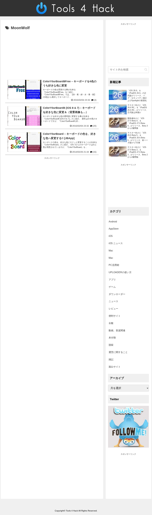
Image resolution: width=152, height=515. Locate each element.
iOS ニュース (116, 243)
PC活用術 (114, 265)
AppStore (114, 228)
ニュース (113, 301)
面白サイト (115, 366)
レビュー (113, 308)
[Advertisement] (52, 54)
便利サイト (115, 316)
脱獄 (111, 345)
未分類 (112, 337)
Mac (111, 250)
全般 (111, 323)
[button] (145, 69)
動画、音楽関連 (117, 330)
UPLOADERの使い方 (120, 272)
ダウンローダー (117, 294)
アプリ (112, 279)
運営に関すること (118, 352)
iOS (111, 236)
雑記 (111, 359)
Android (113, 221)
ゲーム (112, 287)
